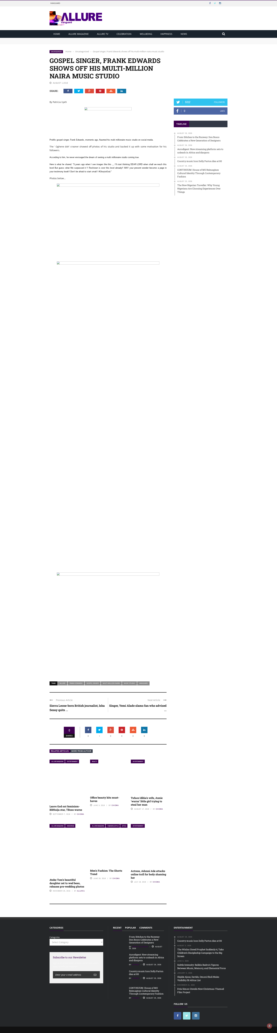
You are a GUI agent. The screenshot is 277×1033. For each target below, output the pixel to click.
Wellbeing (146, 33)
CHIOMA (80, 814)
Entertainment (72, 761)
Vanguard (55, 3)
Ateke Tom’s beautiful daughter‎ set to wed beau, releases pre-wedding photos (67, 883)
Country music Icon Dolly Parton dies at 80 (146, 973)
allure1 (81, 891)
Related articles (60, 751)
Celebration (124, 33)
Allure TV (102, 33)
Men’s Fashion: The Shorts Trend (106, 872)
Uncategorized (56, 52)
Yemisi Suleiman (140, 947)
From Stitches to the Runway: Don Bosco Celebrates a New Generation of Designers (91, 39)
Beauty (94, 761)
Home (56, 33)
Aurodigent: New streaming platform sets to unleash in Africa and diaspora (87, 42)
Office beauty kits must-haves (104, 799)
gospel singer (93, 683)
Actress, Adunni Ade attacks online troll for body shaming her (148, 874)
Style (124, 826)
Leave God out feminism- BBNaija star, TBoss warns (66, 808)
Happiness (166, 33)
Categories (55, 937)
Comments (145, 927)
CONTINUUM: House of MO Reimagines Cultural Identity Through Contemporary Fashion (146, 990)
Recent (117, 927)
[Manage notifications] (269, 1026)
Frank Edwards (76, 683)
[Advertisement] (201, 70)
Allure (62, 683)
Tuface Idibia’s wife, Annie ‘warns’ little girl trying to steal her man (147, 801)
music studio (129, 683)
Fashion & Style (113, 826)
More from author (81, 751)
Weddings (70, 826)
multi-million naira (111, 683)
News (184, 33)
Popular (130, 927)
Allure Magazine (78, 33)
